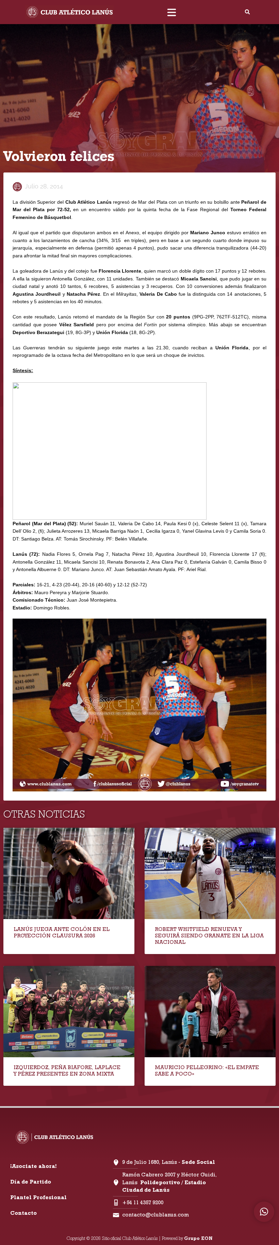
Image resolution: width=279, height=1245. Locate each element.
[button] (247, 11)
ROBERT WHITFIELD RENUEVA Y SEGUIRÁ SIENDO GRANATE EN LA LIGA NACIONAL (209, 935)
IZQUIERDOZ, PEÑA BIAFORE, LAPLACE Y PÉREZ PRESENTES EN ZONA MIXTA (67, 1070)
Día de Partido (30, 1181)
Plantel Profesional (38, 1197)
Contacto (23, 1213)
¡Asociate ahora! (33, 1166)
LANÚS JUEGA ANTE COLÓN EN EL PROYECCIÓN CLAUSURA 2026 (62, 932)
